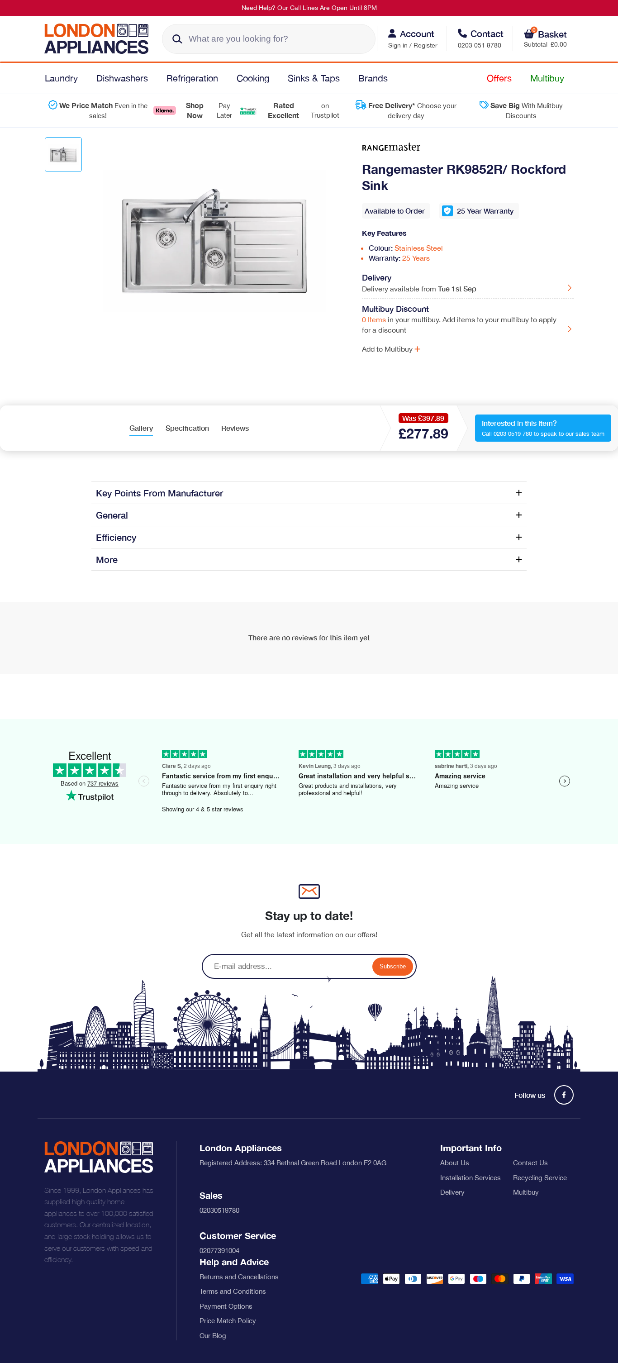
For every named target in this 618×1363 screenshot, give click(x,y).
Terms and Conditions (233, 1291)
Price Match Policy (228, 1321)
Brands (373, 78)
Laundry (61, 78)
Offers (499, 78)
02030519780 (219, 1210)
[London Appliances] (99, 39)
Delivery (452, 1192)
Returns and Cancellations (239, 1277)
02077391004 (219, 1250)
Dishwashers (122, 78)
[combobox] (268, 38)
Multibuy (547, 78)
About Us (454, 1163)
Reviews (235, 428)
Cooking (253, 78)
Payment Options (226, 1306)
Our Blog (213, 1335)
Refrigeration (192, 78)
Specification (187, 428)
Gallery (141, 428)
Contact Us (530, 1163)
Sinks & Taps (314, 78)
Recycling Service (540, 1178)
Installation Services (470, 1178)
